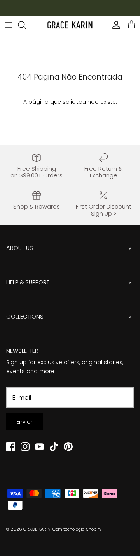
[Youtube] (39, 446)
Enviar (24, 422)
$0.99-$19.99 (77, 11)
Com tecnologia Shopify (77, 529)
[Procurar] (25, 25)
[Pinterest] (68, 446)
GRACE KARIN (37, 529)
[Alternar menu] (8, 25)
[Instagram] (25, 446)
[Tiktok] (53, 446)
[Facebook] (10, 446)
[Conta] (114, 25)
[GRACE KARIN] (70, 25)
